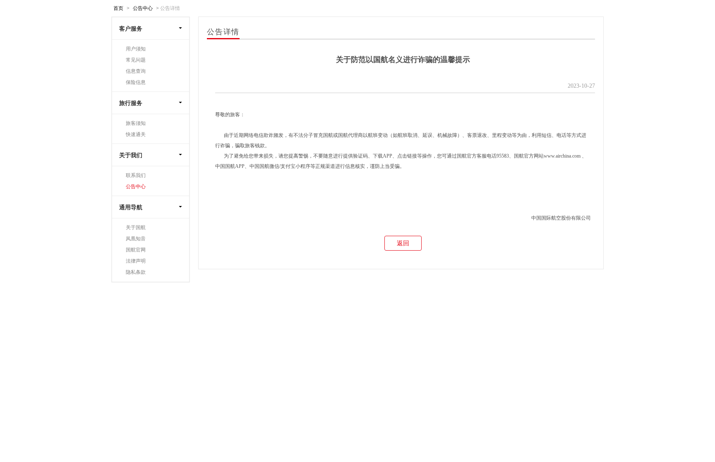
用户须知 (136, 49)
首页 (118, 8)
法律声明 (136, 261)
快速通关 (136, 134)
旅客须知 (136, 123)
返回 (403, 243)
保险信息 (136, 82)
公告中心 (143, 8)
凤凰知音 (136, 239)
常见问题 (136, 60)
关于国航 (136, 227)
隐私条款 (136, 272)
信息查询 (136, 71)
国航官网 (136, 250)
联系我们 (136, 175)
